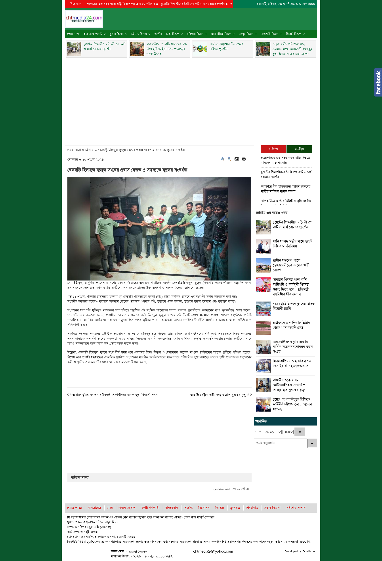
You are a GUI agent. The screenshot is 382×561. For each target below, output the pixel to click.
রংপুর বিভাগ (246, 34)
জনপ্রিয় (299, 149)
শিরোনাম (252, 508)
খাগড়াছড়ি (94, 508)
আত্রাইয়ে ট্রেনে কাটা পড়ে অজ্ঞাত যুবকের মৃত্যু (218, 395)
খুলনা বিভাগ (117, 34)
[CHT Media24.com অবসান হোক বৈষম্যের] (84, 18)
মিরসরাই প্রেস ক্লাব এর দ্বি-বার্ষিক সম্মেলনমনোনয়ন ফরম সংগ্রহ (293, 346)
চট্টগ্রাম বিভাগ (139, 34)
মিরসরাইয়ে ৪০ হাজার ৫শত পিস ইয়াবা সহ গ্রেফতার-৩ (292, 364)
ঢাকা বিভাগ (172, 34)
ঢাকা (110, 508)
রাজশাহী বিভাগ (269, 34)
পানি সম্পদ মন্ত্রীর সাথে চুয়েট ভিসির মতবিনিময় (292, 244)
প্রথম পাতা (73, 34)
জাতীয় (158, 34)
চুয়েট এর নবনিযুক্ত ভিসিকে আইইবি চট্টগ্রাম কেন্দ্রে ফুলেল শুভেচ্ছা (292, 404)
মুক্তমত (235, 508)
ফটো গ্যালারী (150, 508)
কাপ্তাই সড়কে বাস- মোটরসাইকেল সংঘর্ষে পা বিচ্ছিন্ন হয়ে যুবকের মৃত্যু (289, 385)
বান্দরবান (171, 508)
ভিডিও (219, 508)
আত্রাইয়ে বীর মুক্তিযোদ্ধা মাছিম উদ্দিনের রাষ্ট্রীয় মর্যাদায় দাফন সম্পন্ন (285, 189)
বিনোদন (204, 508)
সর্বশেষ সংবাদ (296, 508)
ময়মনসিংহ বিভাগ (221, 34)
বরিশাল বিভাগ (195, 34)
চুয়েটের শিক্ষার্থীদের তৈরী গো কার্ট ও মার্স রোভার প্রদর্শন (181, 4)
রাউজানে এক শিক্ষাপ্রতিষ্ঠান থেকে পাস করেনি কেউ (291, 325)
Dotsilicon (309, 551)
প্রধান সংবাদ (127, 508)
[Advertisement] (191, 100)
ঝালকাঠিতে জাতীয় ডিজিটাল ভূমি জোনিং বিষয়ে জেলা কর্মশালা (286, 203)
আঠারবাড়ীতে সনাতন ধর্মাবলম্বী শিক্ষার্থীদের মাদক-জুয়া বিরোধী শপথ (115, 395)
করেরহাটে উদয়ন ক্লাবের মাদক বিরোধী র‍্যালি (294, 306)
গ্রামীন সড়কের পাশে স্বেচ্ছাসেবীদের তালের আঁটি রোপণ (291, 265)
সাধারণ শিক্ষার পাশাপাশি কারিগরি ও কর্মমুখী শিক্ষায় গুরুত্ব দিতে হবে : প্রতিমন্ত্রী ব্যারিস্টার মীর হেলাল (291, 287)
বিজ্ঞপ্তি (188, 508)
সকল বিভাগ (272, 508)
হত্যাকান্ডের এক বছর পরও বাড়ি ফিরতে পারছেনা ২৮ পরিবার (108, 4)
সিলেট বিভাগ (293, 34)
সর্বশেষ (273, 149)
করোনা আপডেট (92, 34)
